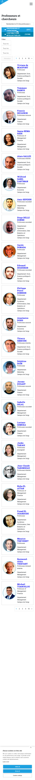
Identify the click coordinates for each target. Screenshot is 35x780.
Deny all (17, 771)
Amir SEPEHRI (24, 199)
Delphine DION (21, 362)
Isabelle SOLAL (21, 403)
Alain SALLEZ (24, 156)
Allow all (17, 766)
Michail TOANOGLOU (23, 585)
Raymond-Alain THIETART (22, 561)
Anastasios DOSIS (22, 319)
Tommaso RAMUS (22, 89)
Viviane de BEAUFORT (22, 66)
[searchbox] (6, 44)
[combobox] (6, 43)
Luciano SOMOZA (21, 423)
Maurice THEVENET (23, 539)
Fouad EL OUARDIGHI (23, 512)
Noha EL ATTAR (21, 487)
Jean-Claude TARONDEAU (23, 466)
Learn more (6, 761)
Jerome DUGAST (21, 382)
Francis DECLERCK (22, 111)
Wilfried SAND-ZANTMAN (22, 179)
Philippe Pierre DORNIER (21, 290)
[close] (30, 747)
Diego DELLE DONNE (23, 218)
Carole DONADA (21, 246)
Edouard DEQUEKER (22, 266)
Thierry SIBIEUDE (22, 339)
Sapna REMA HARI (23, 132)
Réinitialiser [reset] (7, 58)
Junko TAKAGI (21, 444)
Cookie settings (17, 775)
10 (29, 58)
